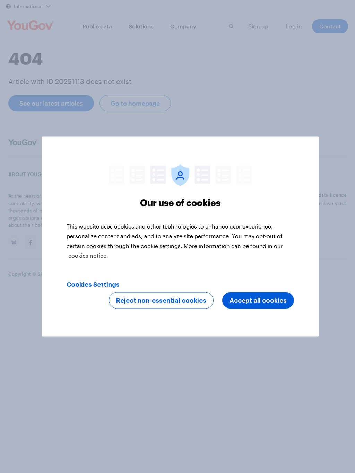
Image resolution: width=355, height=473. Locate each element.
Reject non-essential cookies (161, 300)
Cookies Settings (93, 285)
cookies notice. (88, 255)
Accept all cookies (258, 300)
